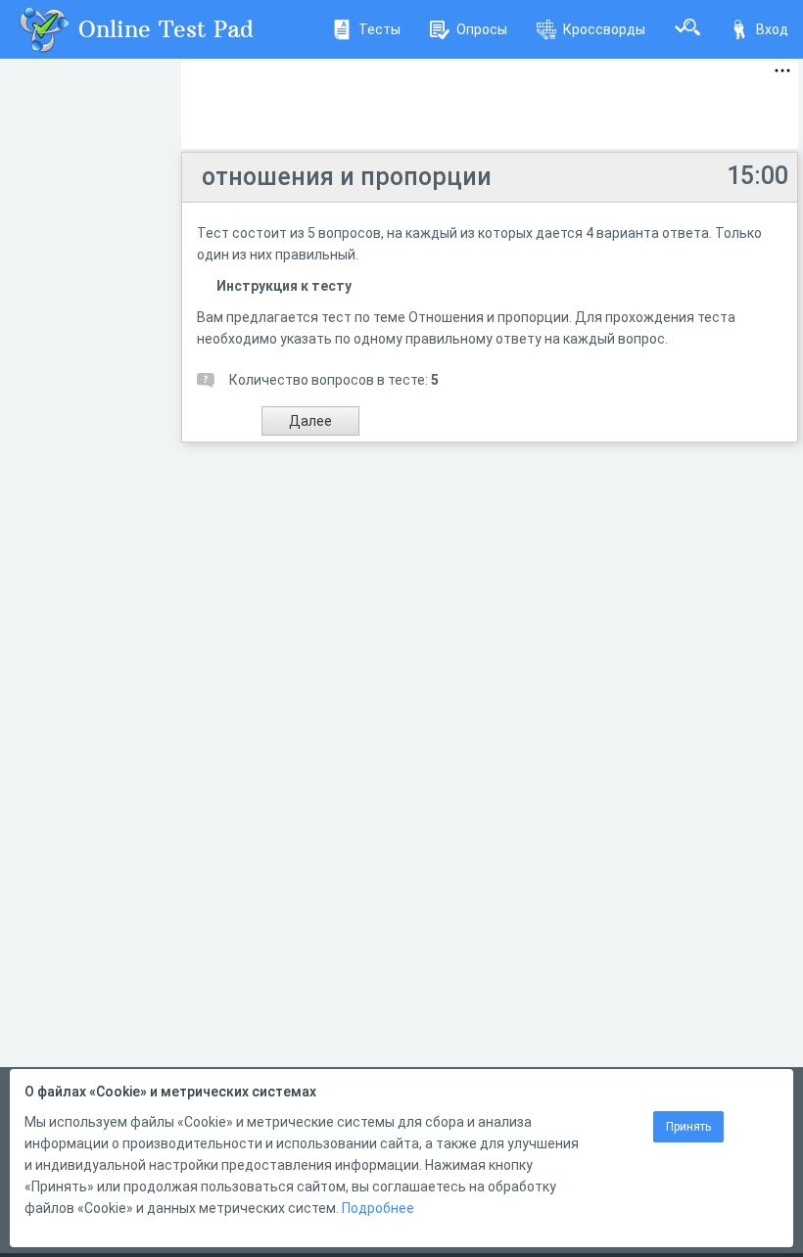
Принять (688, 1127)
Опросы (481, 29)
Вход (772, 29)
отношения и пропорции (347, 177)
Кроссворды (604, 29)
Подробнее (378, 1208)
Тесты (379, 29)
